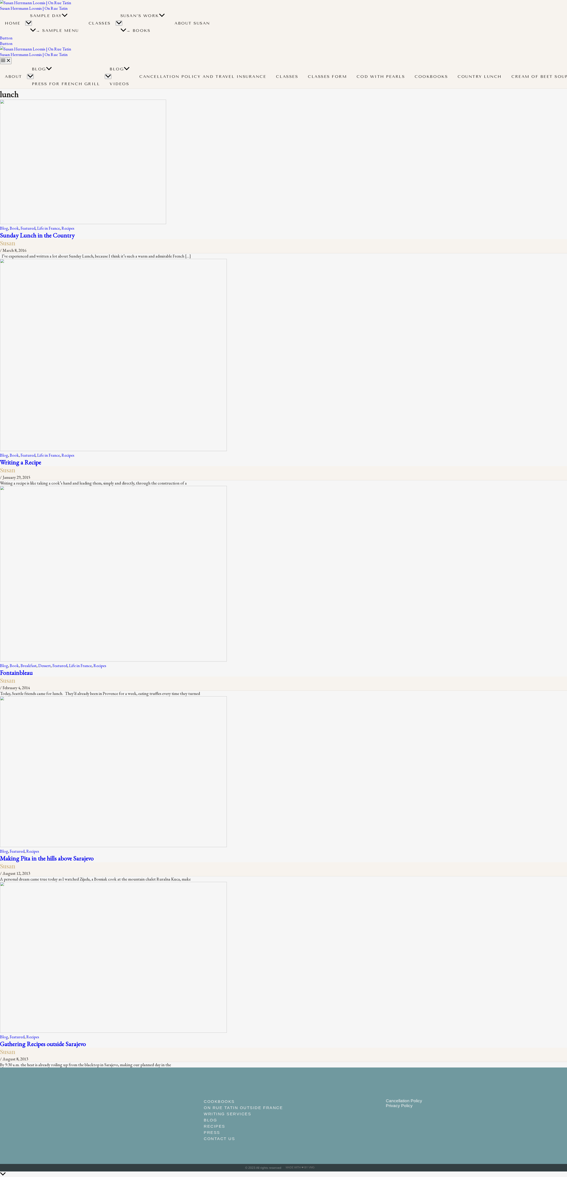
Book (14, 228)
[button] (65, 15)
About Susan (192, 23)
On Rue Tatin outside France (243, 1108)
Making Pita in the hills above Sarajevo (47, 858)
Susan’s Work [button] (139, 15)
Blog (39, 69)
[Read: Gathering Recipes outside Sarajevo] (113, 1031)
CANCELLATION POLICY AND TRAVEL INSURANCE (202, 76)
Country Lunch (480, 76)
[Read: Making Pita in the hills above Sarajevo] (113, 845)
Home (12, 23)
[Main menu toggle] (6, 60)
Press (212, 1132)
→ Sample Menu (57, 30)
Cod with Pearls (381, 76)
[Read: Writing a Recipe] (113, 449)
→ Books (138, 30)
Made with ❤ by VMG (300, 1167)
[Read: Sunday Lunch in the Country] (83, 222)
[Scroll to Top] (283, 1174)
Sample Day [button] (46, 15)
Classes (100, 23)
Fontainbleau (16, 672)
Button (6, 43)
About (13, 76)
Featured (28, 228)
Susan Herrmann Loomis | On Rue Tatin (34, 8)
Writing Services (227, 1114)
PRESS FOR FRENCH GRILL (66, 83)
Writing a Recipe (20, 462)
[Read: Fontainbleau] (113, 660)
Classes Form (327, 76)
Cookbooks (431, 76)
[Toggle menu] (30, 76)
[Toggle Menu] (28, 23)
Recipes (68, 228)
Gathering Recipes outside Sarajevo (43, 1044)
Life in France (48, 228)
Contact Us (219, 1139)
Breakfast (29, 665)
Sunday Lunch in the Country (37, 235)
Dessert (44, 665)
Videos (119, 83)
